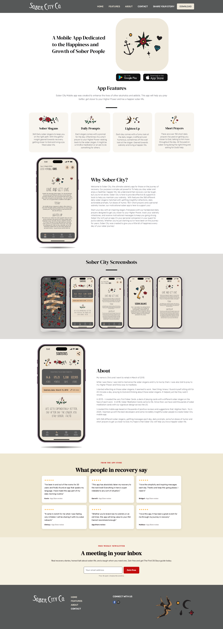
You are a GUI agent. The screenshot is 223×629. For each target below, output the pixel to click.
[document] (111, 314)
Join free (143, 325)
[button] (154, 296)
